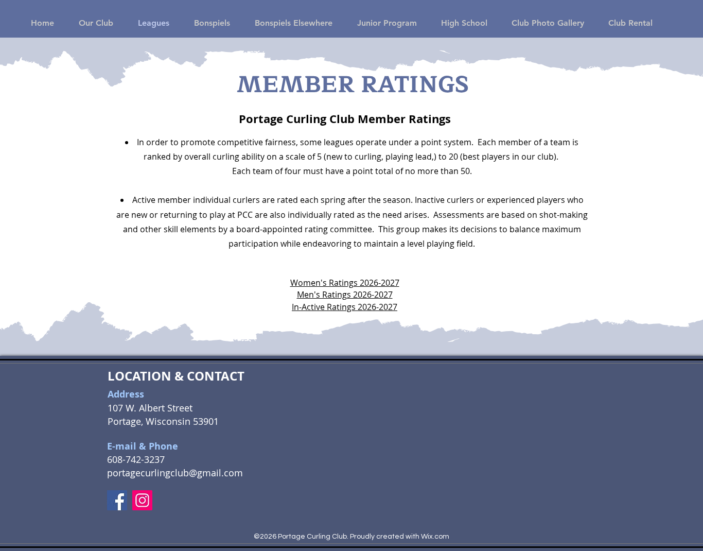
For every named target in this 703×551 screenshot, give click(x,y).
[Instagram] (142, 500)
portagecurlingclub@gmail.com (175, 473)
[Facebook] (117, 500)
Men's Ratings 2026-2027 (345, 294)
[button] (91, 23)
